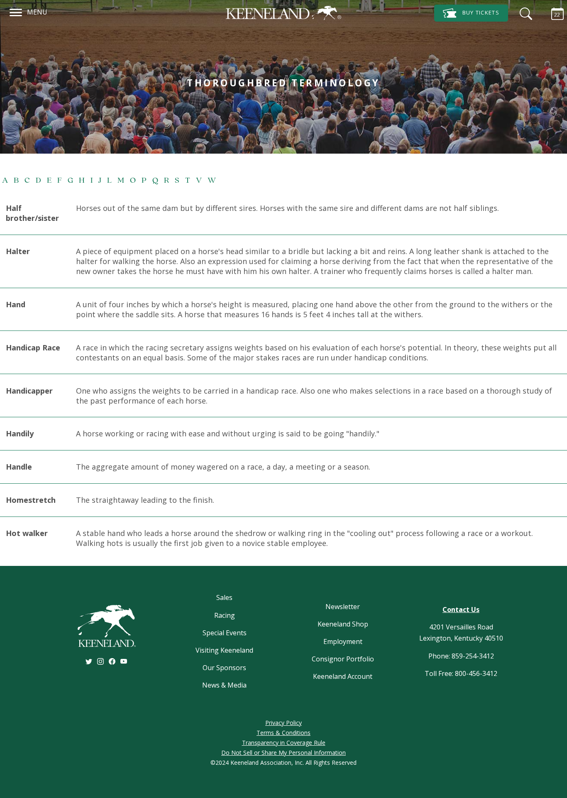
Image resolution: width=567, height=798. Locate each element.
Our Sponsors (224, 667)
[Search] (524, 12)
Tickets (480, 12)
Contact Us (460, 609)
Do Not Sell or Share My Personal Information (283, 752)
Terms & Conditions (283, 733)
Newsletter (342, 606)
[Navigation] (16, 11)
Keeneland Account (342, 676)
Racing (224, 615)
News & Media (224, 685)
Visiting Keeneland (224, 650)
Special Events (225, 632)
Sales (224, 597)
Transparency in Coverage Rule (283, 743)
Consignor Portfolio (343, 658)
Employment (342, 641)
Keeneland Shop (343, 624)
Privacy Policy (283, 723)
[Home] (283, 13)
